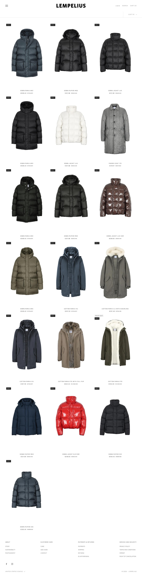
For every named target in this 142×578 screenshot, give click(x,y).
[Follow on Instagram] (12, 564)
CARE (42, 546)
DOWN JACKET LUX (115, 90)
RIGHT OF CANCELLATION (128, 556)
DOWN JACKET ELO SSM (71, 454)
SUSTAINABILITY (10, 550)
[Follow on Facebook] (6, 564)
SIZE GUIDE (44, 550)
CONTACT (44, 553)
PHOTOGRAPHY (10, 553)
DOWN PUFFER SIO (115, 454)
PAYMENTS (81, 546)
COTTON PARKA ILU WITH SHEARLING (115, 309)
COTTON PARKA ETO (115, 381)
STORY (7, 546)
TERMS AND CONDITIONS (127, 550)
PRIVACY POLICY (125, 546)
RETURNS (81, 553)
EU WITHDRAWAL (83, 556)
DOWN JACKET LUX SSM (115, 236)
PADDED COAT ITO (115, 163)
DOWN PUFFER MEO (71, 90)
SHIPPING (81, 550)
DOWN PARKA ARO (26, 90)
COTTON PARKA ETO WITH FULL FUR (71, 381)
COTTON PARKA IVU (71, 309)
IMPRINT (122, 553)
